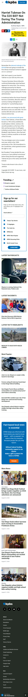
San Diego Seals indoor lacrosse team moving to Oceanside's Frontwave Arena (14, 524)
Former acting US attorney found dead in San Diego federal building (13, 383)
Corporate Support (7, 673)
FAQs (4, 657)
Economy (3, 519)
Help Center (6, 666)
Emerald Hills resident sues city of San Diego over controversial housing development (14, 399)
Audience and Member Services (10, 649)
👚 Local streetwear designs (11, 186)
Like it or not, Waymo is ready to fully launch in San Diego (13, 376)
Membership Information (9, 679)
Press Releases (6, 633)
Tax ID (4, 685)
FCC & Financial (7, 628)
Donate (14, 461)
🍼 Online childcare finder (11, 189)
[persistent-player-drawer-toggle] (26, 695)
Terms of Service (7, 642)
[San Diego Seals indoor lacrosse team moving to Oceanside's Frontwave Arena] (14, 511)
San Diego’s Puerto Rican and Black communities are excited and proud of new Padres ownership (13, 390)
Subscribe (14, 247)
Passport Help (6, 663)
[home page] (11, 2)
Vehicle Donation (7, 687)
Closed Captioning (7, 652)
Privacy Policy (6, 636)
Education (4, 583)
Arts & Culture (5, 487)
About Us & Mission (7, 619)
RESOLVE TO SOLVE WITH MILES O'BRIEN (12, 346)
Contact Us (5, 655)
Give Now (22, 2)
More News (6, 469)
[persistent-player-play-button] (2, 695)
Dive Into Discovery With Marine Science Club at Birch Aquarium (12, 317)
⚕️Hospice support (9, 183)
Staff (4, 639)
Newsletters (6, 622)
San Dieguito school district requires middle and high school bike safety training (13, 408)
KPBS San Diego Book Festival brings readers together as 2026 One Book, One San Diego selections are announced (14, 492)
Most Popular (7, 354)
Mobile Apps (6, 630)
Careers (5, 625)
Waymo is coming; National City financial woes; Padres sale (12, 288)
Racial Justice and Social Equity (9, 550)
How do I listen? (7, 660)
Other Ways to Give (7, 682)
